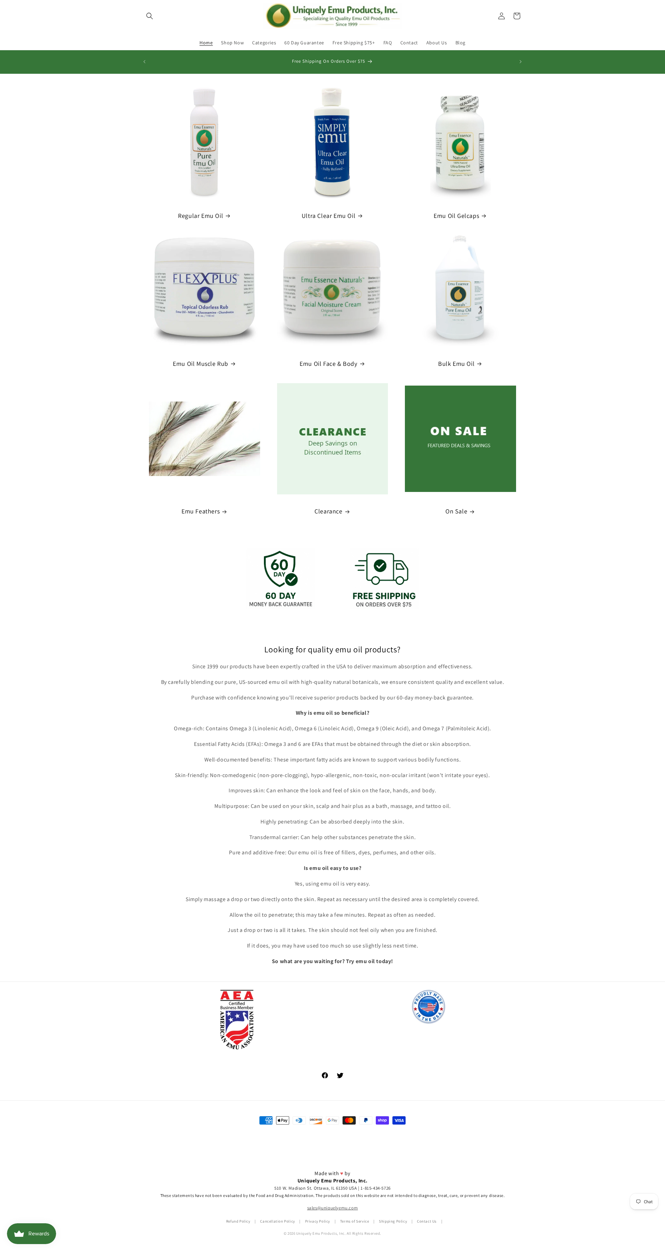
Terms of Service (354, 1221)
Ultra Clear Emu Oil (328, 216)
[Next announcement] (520, 61)
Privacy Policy (317, 1221)
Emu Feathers (200, 511)
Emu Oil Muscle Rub (200, 364)
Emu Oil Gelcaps (456, 216)
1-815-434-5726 (375, 1188)
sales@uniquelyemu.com (332, 1208)
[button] (149, 16)
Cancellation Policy (277, 1221)
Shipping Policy (393, 1221)
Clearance (328, 511)
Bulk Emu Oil (456, 364)
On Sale (456, 511)
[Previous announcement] (144, 61)
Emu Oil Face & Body (328, 364)
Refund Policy (238, 1221)
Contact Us (427, 1221)
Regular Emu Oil (200, 216)
